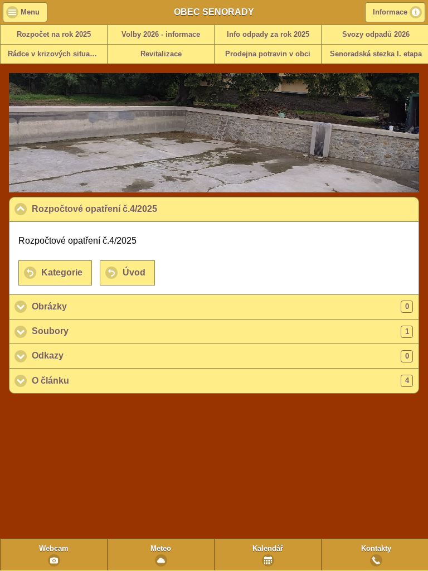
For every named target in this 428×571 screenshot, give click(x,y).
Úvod (134, 272)
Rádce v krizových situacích (56, 54)
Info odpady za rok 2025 (268, 34)
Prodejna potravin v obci (267, 54)
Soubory (220, 331)
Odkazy (220, 355)
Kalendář (267, 549)
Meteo (160, 549)
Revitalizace (161, 54)
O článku (220, 380)
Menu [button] (30, 12)
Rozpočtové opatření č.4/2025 (148, 209)
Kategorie (61, 272)
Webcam (54, 549)
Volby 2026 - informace (160, 34)
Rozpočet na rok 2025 (54, 34)
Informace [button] (390, 12)
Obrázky (220, 306)
